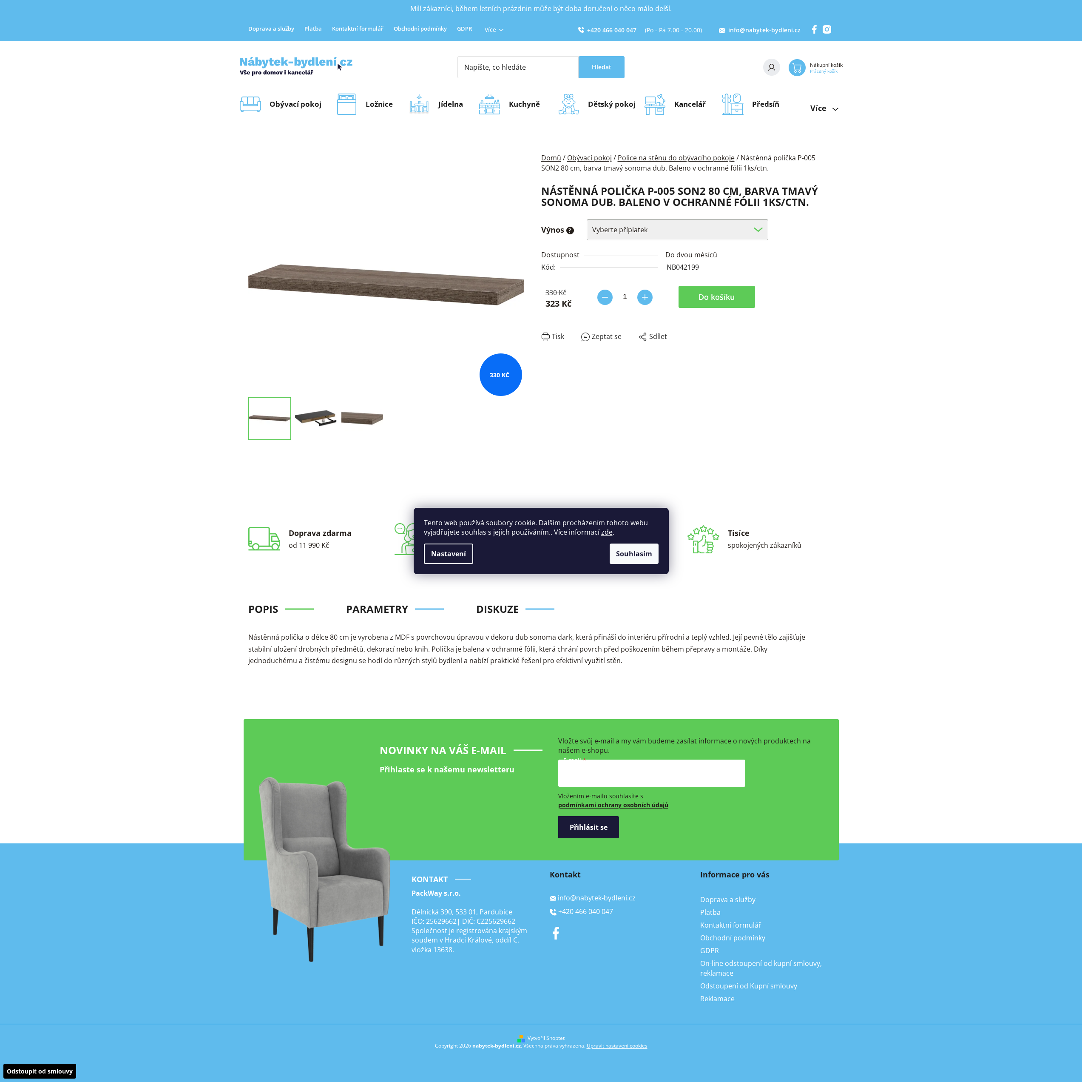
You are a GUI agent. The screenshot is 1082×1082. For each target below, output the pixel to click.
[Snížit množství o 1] (605, 297)
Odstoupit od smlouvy (40, 1071)
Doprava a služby (271, 28)
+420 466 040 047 (611, 30)
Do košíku (717, 297)
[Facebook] (556, 933)
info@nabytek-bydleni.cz (764, 30)
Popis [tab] (263, 609)
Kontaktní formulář (357, 28)
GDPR (464, 28)
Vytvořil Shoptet (546, 1038)
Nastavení (448, 553)
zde (607, 532)
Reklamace (717, 998)
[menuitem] (298, 104)
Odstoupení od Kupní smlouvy (748, 986)
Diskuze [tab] (497, 609)
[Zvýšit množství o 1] (645, 297)
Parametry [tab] (377, 609)
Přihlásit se (589, 827)
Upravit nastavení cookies (617, 1045)
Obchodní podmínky (420, 28)
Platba (313, 28)
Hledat (601, 67)
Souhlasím (634, 553)
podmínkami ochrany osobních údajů (613, 805)
